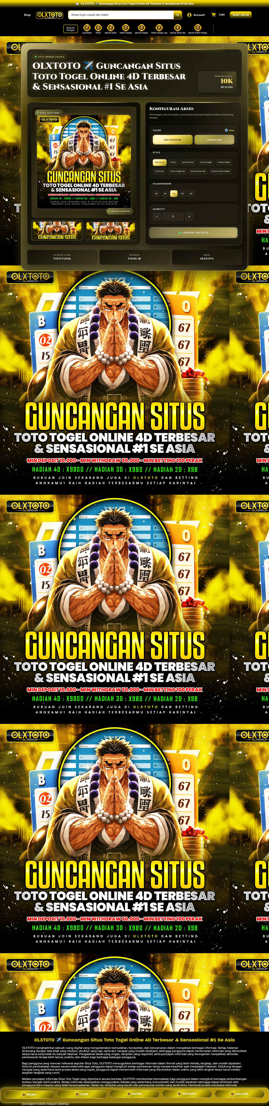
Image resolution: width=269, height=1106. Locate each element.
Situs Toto (91, 1063)
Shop (27, 14)
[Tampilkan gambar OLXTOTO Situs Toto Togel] (111, 231)
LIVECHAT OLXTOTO (195, 232)
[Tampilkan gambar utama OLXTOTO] (57, 230)
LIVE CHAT (242, 1093)
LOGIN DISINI (214, 139)
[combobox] (121, 15)
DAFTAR (137, 1094)
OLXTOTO (28, 1047)
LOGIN (84, 1094)
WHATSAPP (189, 1093)
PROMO (32, 1095)
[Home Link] (49, 15)
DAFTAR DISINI (172, 139)
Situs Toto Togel (68, 1078)
